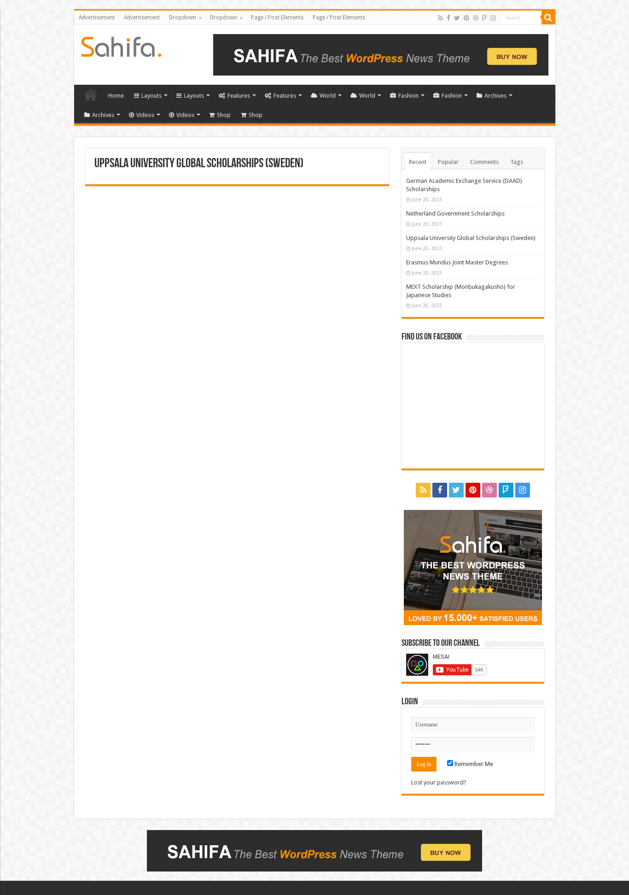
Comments (484, 161)
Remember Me (473, 763)
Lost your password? (438, 782)
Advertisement (97, 17)
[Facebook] (448, 17)
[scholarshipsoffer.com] (121, 45)
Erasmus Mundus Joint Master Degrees (457, 262)
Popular (448, 161)
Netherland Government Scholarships (455, 213)
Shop (224, 114)
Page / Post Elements (277, 17)
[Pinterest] (466, 17)
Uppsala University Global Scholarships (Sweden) (471, 237)
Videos (145, 114)
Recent (417, 161)
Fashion (408, 95)
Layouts (151, 95)
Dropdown (182, 17)
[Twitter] (457, 17)
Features (238, 95)
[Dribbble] (475, 17)
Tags (516, 161)
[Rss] (440, 17)
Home (91, 94)
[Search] (548, 17)
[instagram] (493, 17)
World (328, 95)
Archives (495, 95)
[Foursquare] (484, 17)
